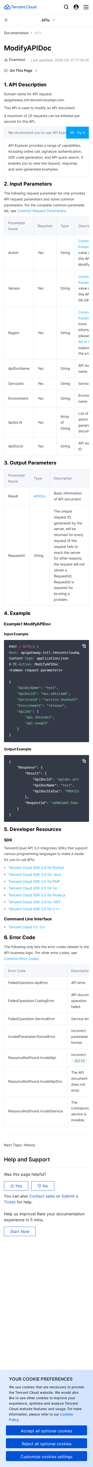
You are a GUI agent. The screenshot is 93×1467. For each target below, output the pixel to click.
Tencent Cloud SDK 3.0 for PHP (34, 881)
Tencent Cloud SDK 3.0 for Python (36, 867)
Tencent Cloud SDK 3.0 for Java (34, 874)
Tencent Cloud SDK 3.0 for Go (32, 888)
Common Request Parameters (41, 211)
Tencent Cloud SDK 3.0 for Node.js (36, 895)
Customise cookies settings (46, 1456)
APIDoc (40, 496)
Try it (81, 132)
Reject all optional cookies (46, 1443)
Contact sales (42, 1196)
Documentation (16, 33)
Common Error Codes (21, 958)
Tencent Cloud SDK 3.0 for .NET (34, 902)
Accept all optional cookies (46, 1430)
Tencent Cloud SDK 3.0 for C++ (34, 909)
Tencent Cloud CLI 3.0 (26, 927)
